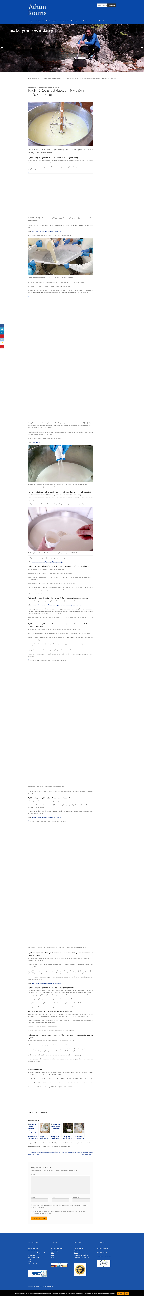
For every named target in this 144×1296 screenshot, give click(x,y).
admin (50, 87)
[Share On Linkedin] (2, 332)
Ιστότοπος (75, 1197)
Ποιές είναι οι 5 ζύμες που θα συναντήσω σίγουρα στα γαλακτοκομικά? (77, 1153)
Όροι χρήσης (54, 1251)
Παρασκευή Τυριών (56, 78)
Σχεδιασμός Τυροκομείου (81, 1257)
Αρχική (30, 21)
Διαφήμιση (77, 1251)
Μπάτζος (51, 1143)
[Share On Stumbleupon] (2, 343)
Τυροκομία (44, 78)
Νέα (55, 1143)
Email (54, 1197)
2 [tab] (69, 73)
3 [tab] (71, 73)
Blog (39, 78)
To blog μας (62, 21)
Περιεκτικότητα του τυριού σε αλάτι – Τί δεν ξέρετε (47, 231)
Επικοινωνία (87, 21)
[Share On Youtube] (2, 346)
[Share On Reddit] (2, 339)
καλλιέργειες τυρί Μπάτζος (39, 1146)
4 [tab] (72, 73)
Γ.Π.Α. (52, 1253)
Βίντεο (76, 1253)
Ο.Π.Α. (52, 1257)
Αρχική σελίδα (33, 78)
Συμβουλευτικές (78, 1248)
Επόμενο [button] (142, 47)
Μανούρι (47, 1143)
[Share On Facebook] (2, 325)
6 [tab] (76, 73)
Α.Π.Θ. (52, 1255)
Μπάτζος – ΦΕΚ (36, 442)
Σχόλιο (33, 1174)
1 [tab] (67, 73)
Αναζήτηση (112, 5)
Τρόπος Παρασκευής (68, 78)
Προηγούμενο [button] (2, 47)
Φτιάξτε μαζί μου (51, 21)
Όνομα (33, 1197)
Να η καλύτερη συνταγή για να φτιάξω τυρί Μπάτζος (47, 562)
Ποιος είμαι (38, 21)
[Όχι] (142, 1293)
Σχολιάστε (56, 87)
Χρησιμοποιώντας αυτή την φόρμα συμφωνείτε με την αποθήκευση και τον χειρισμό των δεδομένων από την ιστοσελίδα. (59, 1212)
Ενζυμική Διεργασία (79, 78)
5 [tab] (74, 73)
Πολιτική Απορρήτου (57, 1248)
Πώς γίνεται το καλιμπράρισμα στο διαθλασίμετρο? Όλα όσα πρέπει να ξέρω (44, 1153)
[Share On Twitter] (2, 329)
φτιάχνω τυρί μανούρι (52, 1146)
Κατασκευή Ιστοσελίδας (81, 1255)
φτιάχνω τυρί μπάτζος (64, 1146)
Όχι (127, 1293)
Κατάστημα (74, 21)
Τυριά (49, 78)
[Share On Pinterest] (2, 336)
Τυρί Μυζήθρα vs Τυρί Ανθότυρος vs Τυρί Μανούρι (46, 817)
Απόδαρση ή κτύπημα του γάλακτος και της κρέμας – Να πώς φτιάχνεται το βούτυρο (57, 605)
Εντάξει (120, 1293)
